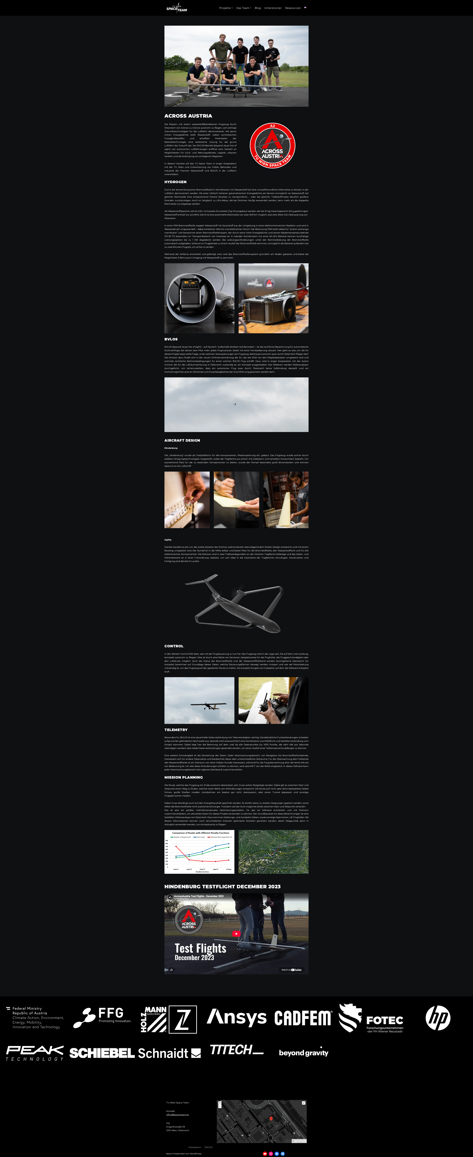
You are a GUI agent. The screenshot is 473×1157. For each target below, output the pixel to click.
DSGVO (209, 1147)
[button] (232, 8)
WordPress (196, 1153)
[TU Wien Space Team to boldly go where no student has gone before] (176, 8)
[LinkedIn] (282, 1154)
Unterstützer (273, 8)
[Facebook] (277, 1154)
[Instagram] (271, 1154)
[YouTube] (265, 1154)
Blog (258, 8)
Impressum (194, 1147)
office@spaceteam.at (177, 1114)
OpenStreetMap (300, 1141)
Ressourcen (293, 8)
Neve (169, 1153)
